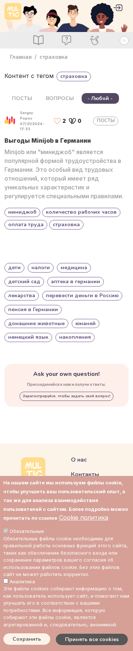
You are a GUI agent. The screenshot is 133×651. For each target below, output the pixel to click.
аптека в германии (75, 281)
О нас (79, 460)
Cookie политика (83, 517)
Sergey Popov (26, 115)
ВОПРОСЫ (60, 98)
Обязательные (27, 531)
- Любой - (100, 98)
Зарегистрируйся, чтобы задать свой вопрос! (66, 396)
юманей (85, 323)
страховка (66, 224)
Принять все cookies (92, 639)
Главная (21, 57)
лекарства (21, 295)
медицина (74, 267)
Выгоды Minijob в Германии (47, 140)
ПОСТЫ (22, 98)
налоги (40, 267)
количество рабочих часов (81, 212)
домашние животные (36, 323)
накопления (75, 337)
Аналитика (22, 581)
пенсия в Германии (33, 309)
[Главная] (12, 11)
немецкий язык (28, 337)
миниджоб (22, 212)
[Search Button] (124, 40)
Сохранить (27, 639)
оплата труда (26, 224)
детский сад (24, 281)
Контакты (85, 474)
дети (14, 267)
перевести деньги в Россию (82, 295)
